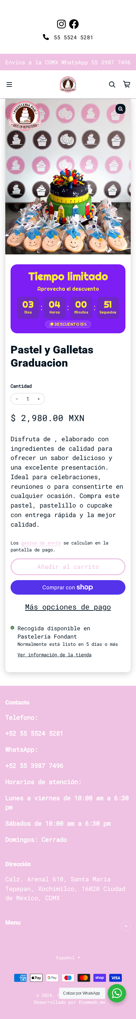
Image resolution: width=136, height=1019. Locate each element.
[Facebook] (74, 23)
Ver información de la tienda (54, 654)
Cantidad (21, 386)
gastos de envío (41, 543)
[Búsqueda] (112, 84)
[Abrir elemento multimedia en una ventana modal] (120, 109)
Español (65, 957)
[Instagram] (61, 23)
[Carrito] (127, 84)
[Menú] (9, 84)
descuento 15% (70, 324)
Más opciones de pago (68, 606)
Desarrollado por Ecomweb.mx (69, 1002)
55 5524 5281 (72, 37)
